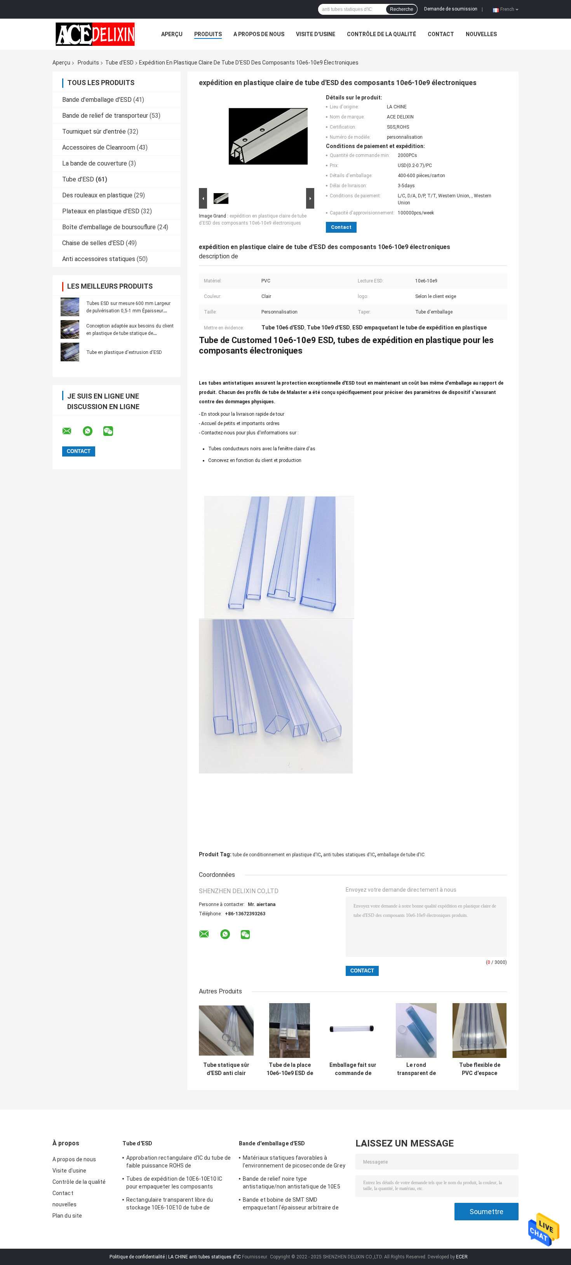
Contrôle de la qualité (381, 34)
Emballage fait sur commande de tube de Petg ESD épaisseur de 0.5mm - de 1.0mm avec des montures (352, 1069)
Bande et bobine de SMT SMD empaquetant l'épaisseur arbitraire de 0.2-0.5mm (291, 1205)
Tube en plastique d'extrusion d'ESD (124, 352)
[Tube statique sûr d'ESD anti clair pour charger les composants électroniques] (226, 1030)
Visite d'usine (315, 34)
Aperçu (172, 34)
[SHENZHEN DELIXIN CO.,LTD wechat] (113, 431)
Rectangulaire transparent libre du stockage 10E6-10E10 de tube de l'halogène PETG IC (169, 1205)
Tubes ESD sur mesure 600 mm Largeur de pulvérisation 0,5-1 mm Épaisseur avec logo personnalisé (128, 311)
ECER (462, 1257)
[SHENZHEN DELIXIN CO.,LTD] (95, 34)
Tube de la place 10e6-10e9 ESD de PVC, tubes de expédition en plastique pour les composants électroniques (289, 1069)
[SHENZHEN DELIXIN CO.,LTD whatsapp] (92, 431)
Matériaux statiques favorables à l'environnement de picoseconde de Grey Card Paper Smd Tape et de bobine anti (294, 1163)
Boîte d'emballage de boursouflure (109, 227)
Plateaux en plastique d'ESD (100, 211)
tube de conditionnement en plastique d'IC (277, 854)
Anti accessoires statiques (98, 259)
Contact (441, 34)
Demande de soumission (450, 9)
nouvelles (481, 34)
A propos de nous (258, 34)
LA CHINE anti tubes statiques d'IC (204, 1257)
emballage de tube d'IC (401, 854)
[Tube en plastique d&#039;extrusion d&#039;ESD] (69, 352)
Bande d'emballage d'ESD (97, 99)
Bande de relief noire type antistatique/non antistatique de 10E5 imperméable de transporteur (291, 1184)
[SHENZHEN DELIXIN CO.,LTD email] (72, 431)
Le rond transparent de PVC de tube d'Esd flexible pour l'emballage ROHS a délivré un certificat (416, 1069)
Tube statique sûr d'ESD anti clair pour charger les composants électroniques (226, 1069)
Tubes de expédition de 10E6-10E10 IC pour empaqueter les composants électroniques (174, 1184)
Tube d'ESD (119, 62)
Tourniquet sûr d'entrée (94, 131)
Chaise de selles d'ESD (93, 243)
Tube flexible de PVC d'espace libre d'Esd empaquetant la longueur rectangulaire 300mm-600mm (479, 1069)
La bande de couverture (94, 163)
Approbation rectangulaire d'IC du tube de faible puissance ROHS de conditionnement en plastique (178, 1163)
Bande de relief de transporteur (105, 115)
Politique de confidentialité (137, 1257)
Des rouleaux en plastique (97, 195)
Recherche (401, 9)
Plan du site (67, 1216)
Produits (208, 34)
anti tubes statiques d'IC (349, 854)
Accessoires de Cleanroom (98, 147)
